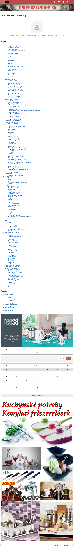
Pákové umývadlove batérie (16, 82)
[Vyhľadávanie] (63, 2)
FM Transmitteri (12, 246)
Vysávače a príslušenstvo (15, 195)
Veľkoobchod (9, 310)
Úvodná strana (9, 294)
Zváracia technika (13, 196)
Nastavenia (11, 297)
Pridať (68, 358)
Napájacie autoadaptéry (15, 248)
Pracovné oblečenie (11, 268)
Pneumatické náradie (14, 193)
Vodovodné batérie (10, 79)
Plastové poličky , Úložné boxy (16, 168)
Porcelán (10, 202)
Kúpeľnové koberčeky (14, 139)
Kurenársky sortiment (14, 112)
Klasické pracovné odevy (15, 272)
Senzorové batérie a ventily (16, 95)
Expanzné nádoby (17, 119)
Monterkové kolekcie (14, 269)
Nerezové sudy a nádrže (19, 145)
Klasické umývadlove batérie (16, 87)
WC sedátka (11, 129)
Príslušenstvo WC (13, 109)
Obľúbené (11, 301)
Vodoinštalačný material (12, 99)
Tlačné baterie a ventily (14, 93)
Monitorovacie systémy (12, 232)
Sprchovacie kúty (13, 136)
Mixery (10, 211)
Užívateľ (7, 296)
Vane (9, 133)
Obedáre (10, 67)
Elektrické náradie (13, 188)
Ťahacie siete (12, 286)
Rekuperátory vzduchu (14, 166)
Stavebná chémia (13, 172)
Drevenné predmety (13, 203)
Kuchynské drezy (10, 72)
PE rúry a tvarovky (13, 103)
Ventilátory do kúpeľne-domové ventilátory (20, 162)
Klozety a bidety (12, 130)
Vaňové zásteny (12, 135)
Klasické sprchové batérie (15, 90)
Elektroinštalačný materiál (12, 221)
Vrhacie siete (11, 284)
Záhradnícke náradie (14, 192)
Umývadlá (11, 132)
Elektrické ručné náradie (15, 186)
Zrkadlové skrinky (13, 128)
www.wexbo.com (68, 545)
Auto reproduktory (13, 242)
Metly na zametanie (13, 180)
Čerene (10, 282)
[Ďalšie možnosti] (72, 2)
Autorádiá (11, 239)
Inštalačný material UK (18, 118)
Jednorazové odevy (13, 278)
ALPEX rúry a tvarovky (14, 102)
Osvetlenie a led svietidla (12, 265)
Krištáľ (10, 199)
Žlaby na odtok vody (14, 108)
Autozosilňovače (12, 241)
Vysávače (11, 219)
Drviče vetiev (11, 153)
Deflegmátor (15, 150)
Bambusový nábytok (11, 140)
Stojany (10, 259)
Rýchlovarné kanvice (14, 215)
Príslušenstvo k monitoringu (16, 236)
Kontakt (7, 309)
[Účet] (54, 2)
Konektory (11, 262)
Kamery (10, 233)
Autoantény (11, 245)
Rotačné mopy (12, 178)
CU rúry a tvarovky (13, 106)
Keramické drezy (13, 77)
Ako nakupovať (9, 306)
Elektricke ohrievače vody (15, 97)
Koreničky (11, 57)
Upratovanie (8, 176)
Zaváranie (11, 70)
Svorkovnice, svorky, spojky (16, 229)
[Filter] (59, 2)
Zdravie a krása (12, 218)
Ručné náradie (12, 191)
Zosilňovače (11, 258)
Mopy (9, 179)
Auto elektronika (10, 238)
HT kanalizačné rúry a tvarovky (17, 105)
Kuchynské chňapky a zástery (16, 52)
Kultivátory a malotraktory (15, 156)
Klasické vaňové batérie (15, 89)
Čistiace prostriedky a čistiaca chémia (19, 182)
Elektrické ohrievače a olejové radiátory (19, 216)
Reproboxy (11, 252)
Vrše (9, 285)
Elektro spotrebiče (10, 208)
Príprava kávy (12, 209)
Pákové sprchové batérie (15, 83)
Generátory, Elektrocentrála (16, 160)
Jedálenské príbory (13, 47)
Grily (9, 56)
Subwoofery (11, 243)
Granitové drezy (12, 75)
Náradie (7, 185)
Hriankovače (11, 212)
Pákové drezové (12, 80)
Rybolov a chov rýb (11, 281)
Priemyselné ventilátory (18, 165)
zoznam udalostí (37, 395)
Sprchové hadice (13, 123)
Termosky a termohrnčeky (15, 66)
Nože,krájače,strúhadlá (14, 46)
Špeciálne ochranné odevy (15, 276)
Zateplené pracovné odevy (15, 274)
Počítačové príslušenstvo (12, 266)
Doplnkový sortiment (14, 96)
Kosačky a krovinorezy (14, 155)
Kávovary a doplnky (13, 53)
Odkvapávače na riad (14, 55)
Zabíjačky (11, 60)
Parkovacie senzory (13, 249)
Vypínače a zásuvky (13, 223)
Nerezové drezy (12, 73)
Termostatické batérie (14, 92)
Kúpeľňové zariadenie (11, 122)
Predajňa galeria (9, 307)
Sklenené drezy (12, 76)
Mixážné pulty (12, 256)
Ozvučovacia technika (11, 251)
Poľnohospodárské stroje (12, 205)
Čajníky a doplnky (13, 62)
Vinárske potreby (13, 143)
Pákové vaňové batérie (14, 85)
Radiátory (14, 115)
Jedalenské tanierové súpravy (16, 50)
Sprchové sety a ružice (14, 125)
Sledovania (11, 303)
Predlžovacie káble (13, 231)
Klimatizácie (8, 173)
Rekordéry (11, 235)
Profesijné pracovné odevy (15, 275)
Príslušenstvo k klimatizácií (15, 175)
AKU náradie (11, 189)
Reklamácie (11, 300)
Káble (9, 222)
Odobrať (61, 358)
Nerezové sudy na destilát (19, 149)
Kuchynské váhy (12, 69)
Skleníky (10, 152)
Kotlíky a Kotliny (12, 146)
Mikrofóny (11, 255)
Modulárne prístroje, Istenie (16, 228)
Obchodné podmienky (11, 304)
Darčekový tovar (10, 198)
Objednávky (11, 299)
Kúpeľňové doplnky (13, 138)
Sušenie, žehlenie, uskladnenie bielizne (19, 169)
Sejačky (10, 206)
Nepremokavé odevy (14, 279)
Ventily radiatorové (17, 116)
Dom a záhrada (9, 142)
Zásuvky (14, 226)
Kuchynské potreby (11, 45)
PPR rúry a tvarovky (13, 100)
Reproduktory (12, 253)
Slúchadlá (11, 261)
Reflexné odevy (12, 271)
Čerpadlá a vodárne (13, 158)
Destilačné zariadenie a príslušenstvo (18, 148)
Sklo (9, 201)
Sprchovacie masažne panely (16, 126)
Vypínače (14, 225)
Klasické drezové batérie (15, 86)
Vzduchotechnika (13, 163)
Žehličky (10, 213)
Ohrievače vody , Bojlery (12, 120)
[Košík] (68, 2)
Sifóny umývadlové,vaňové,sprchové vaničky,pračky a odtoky (25, 110)
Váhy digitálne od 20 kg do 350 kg (18, 159)
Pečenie (10, 63)
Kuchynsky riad (12, 49)
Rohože (10, 170)
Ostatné (10, 65)
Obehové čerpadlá (17, 113)
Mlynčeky (10, 59)
